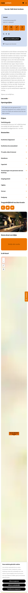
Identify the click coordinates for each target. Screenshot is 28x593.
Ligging (3, 185)
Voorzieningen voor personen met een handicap (12, 171)
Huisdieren (4, 158)
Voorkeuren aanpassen (14, 589)
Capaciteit (4, 164)
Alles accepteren (14, 581)
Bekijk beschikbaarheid (12, 39)
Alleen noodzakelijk (14, 585)
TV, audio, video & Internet (8, 152)
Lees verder (4, 98)
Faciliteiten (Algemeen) (8, 139)
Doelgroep (4, 197)
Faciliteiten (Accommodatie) (9, 146)
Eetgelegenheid (5, 179)
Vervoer (3, 191)
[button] (14, 434)
